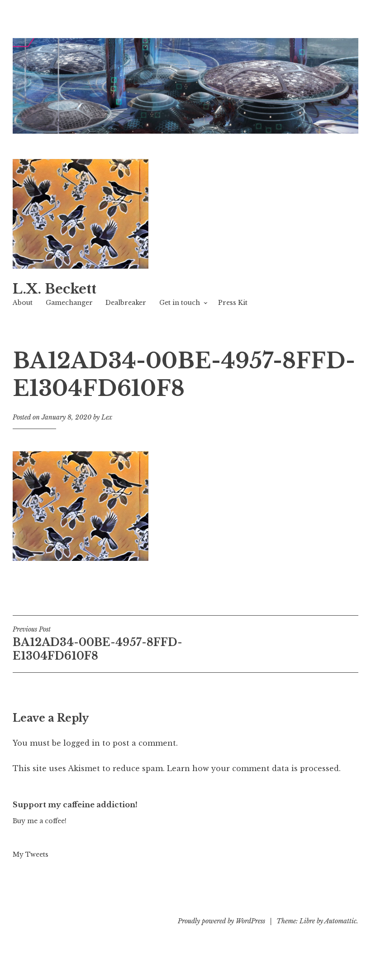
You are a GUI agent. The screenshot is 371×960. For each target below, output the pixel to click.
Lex (106, 417)
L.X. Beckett (54, 289)
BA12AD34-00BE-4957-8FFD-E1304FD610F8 (97, 643)
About (23, 303)
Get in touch (179, 303)
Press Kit (232, 303)
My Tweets (30, 854)
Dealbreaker (125, 303)
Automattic (340, 921)
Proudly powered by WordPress (221, 921)
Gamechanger (69, 303)
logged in (81, 743)
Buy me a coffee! (40, 821)
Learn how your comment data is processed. (254, 768)
